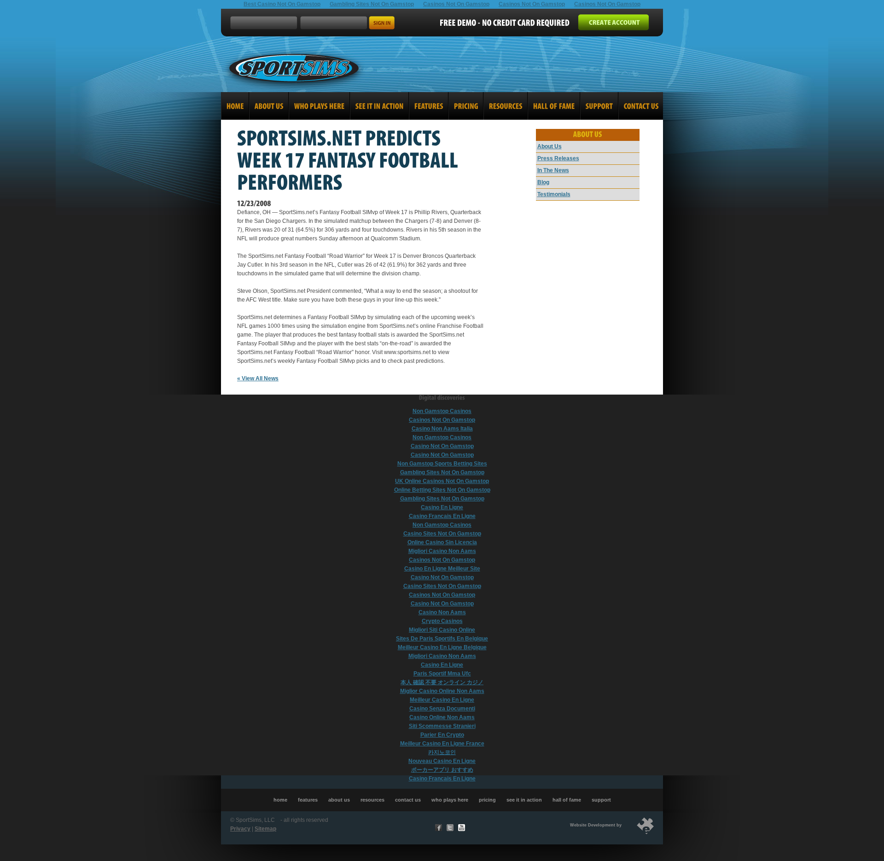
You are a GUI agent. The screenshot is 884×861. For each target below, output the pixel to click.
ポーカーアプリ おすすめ (442, 770)
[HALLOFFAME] (554, 106)
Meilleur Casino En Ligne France (442, 743)
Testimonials (553, 194)
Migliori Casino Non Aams (442, 551)
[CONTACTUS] (640, 106)
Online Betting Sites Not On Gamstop (442, 490)
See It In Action (524, 800)
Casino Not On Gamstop (442, 446)
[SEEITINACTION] (379, 106)
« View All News (258, 378)
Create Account (613, 22)
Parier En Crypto (442, 735)
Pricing (487, 800)
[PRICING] (465, 106)
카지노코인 (442, 752)
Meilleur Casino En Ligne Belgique (442, 647)
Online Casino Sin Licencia (442, 542)
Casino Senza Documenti (442, 708)
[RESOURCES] (505, 106)
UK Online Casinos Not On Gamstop (442, 481)
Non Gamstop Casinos (442, 411)
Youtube (461, 827)
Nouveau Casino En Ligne (442, 761)
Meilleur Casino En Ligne (442, 700)
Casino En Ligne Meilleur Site (442, 568)
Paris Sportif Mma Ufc (442, 673)
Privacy (240, 829)
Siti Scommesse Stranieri (442, 726)
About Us (549, 146)
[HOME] (235, 106)
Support (601, 800)
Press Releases (558, 158)
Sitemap (265, 829)
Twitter (450, 827)
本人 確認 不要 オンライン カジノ (442, 682)
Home (280, 800)
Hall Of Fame (566, 800)
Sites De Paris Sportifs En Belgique (442, 638)
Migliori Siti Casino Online (442, 630)
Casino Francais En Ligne (442, 778)
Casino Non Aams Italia (442, 428)
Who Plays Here (449, 800)
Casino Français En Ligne (442, 516)
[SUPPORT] (599, 106)
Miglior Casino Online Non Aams (442, 691)
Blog (543, 182)
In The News (553, 170)
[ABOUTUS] (269, 106)
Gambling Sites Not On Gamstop (442, 472)
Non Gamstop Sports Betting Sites (442, 463)
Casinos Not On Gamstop (442, 420)
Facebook (438, 827)
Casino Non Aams (442, 612)
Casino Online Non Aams (442, 717)
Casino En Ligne (442, 507)
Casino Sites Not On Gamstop (442, 533)
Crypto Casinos (442, 621)
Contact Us (408, 800)
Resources (372, 800)
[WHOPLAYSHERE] (319, 106)
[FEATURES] (428, 106)
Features (308, 800)
